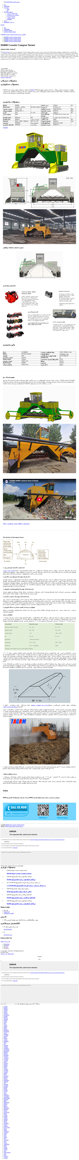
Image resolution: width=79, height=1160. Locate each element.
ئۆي (5, 4)
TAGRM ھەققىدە (8, 12)
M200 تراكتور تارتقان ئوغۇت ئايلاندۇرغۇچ (19, 891)
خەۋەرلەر (6, 7)
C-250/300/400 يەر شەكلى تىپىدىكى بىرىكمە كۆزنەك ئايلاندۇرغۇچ (26, 885)
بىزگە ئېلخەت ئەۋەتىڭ (6, 77)
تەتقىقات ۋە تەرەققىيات (13, 15)
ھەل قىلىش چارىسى (12, 13)
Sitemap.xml (7, 912)
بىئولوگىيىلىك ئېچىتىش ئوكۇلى (10, 707)
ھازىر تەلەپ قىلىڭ (5, 941)
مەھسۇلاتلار (7, 6)
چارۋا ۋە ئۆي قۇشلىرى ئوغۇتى (40, 705)
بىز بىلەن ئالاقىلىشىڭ (9, 22)
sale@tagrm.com (8, 935)
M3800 (32, 90)
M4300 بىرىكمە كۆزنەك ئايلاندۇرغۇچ (14, 826)
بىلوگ (8, 9)
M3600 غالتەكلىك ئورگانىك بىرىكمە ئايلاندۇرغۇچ (21, 898)
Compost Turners (8, 30)
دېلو (8, 10)
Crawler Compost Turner (10, 31)
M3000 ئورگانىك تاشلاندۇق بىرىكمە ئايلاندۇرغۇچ (21, 904)
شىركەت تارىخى (11, 16)
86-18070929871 (8, 929)
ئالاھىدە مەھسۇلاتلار (9, 913)
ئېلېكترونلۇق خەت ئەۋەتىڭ (7, 953)
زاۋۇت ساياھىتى (11, 18)
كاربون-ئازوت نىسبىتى (8, 570)
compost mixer (7, 52)
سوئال (5, 20)
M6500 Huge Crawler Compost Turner (14, 824)
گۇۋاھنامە (9, 19)
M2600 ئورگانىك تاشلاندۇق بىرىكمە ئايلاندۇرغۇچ (21, 879)
